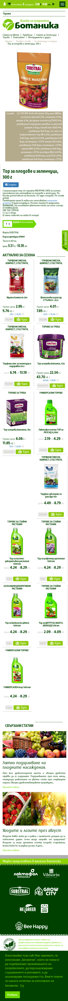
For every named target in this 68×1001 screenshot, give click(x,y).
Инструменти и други (39, 37)
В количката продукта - (31, 4)
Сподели (11, 185)
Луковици (27, 35)
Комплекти (19, 37)
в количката (23, 222)
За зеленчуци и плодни (45, 41)
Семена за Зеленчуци (46, 35)
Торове (6, 37)
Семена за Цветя (11, 35)
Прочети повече (11, 787)
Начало (8, 41)
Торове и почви (23, 41)
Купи (24, 319)
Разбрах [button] (12, 994)
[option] (34, 80)
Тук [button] (22, 985)
